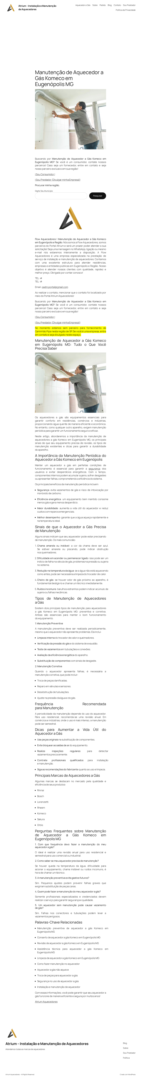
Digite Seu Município (44, 191)
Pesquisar (97, 195)
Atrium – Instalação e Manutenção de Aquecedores (47, 1043)
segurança (94, 468)
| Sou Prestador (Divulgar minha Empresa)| (57, 179)
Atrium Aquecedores (46, 1001)
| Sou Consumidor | (45, 174)
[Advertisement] (70, 38)
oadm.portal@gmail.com (55, 287)
